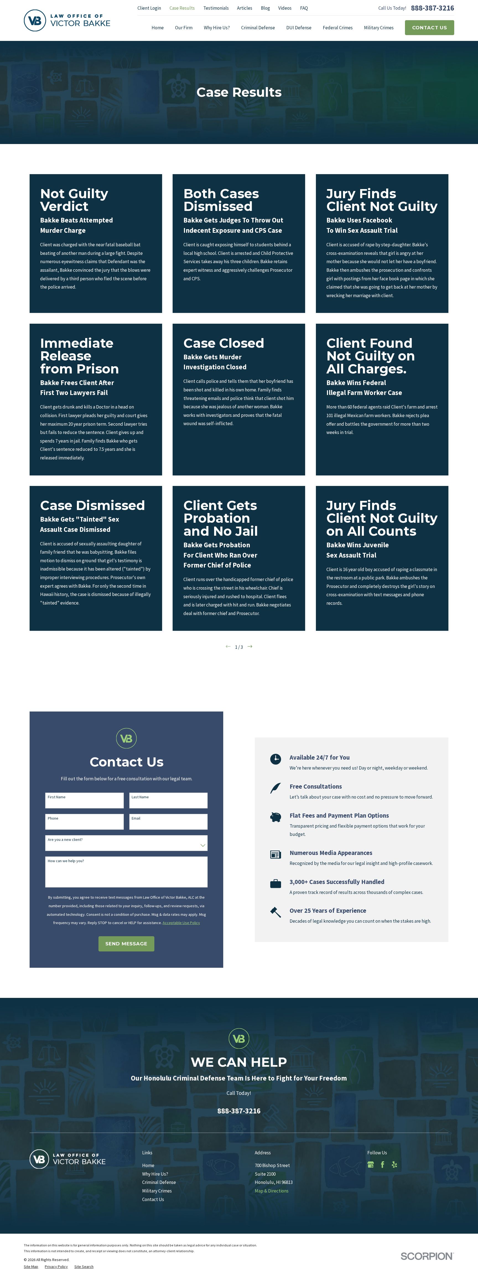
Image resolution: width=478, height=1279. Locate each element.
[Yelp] (394, 1164)
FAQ (304, 8)
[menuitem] (31, 1266)
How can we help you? (66, 861)
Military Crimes (157, 1191)
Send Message (126, 943)
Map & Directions (272, 1191)
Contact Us (429, 27)
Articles (244, 8)
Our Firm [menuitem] (184, 28)
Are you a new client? (65, 839)
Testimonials (216, 8)
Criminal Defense (159, 1182)
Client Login (149, 8)
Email (136, 818)
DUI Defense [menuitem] (298, 28)
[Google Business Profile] (370, 1164)
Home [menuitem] (158, 28)
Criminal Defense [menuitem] (258, 28)
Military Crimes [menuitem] (379, 28)
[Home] (67, 20)
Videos (285, 8)
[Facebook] (382, 1164)
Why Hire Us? (155, 1174)
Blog (265, 8)
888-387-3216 (432, 8)
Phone (53, 818)
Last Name (140, 797)
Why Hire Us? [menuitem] (217, 28)
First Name (57, 797)
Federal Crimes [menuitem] (338, 28)
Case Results (182, 8)
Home (148, 1165)
